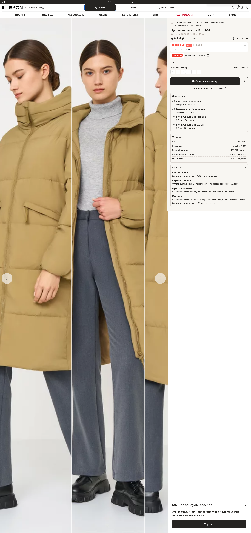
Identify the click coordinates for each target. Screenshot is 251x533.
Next (169, 278)
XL (194, 72)
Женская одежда (184, 22)
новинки (21, 15)
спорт (156, 15)
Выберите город (31, 7)
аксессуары (76, 15)
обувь (103, 15)
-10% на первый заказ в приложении (125, 2)
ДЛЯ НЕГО (134, 7)
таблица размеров (240, 67)
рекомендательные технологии (188, 515)
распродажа (184, 15)
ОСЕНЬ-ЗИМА (239, 145)
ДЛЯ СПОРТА (167, 7)
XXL (198, 72)
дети (211, 15)
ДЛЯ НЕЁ (100, 7)
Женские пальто (217, 22)
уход (232, 15)
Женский (242, 141)
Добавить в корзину (204, 81)
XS (173, 72)
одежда (47, 15)
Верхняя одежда (201, 22)
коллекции (130, 15)
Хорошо (209, 524)
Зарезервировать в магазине (207, 88)
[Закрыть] (244, 504)
